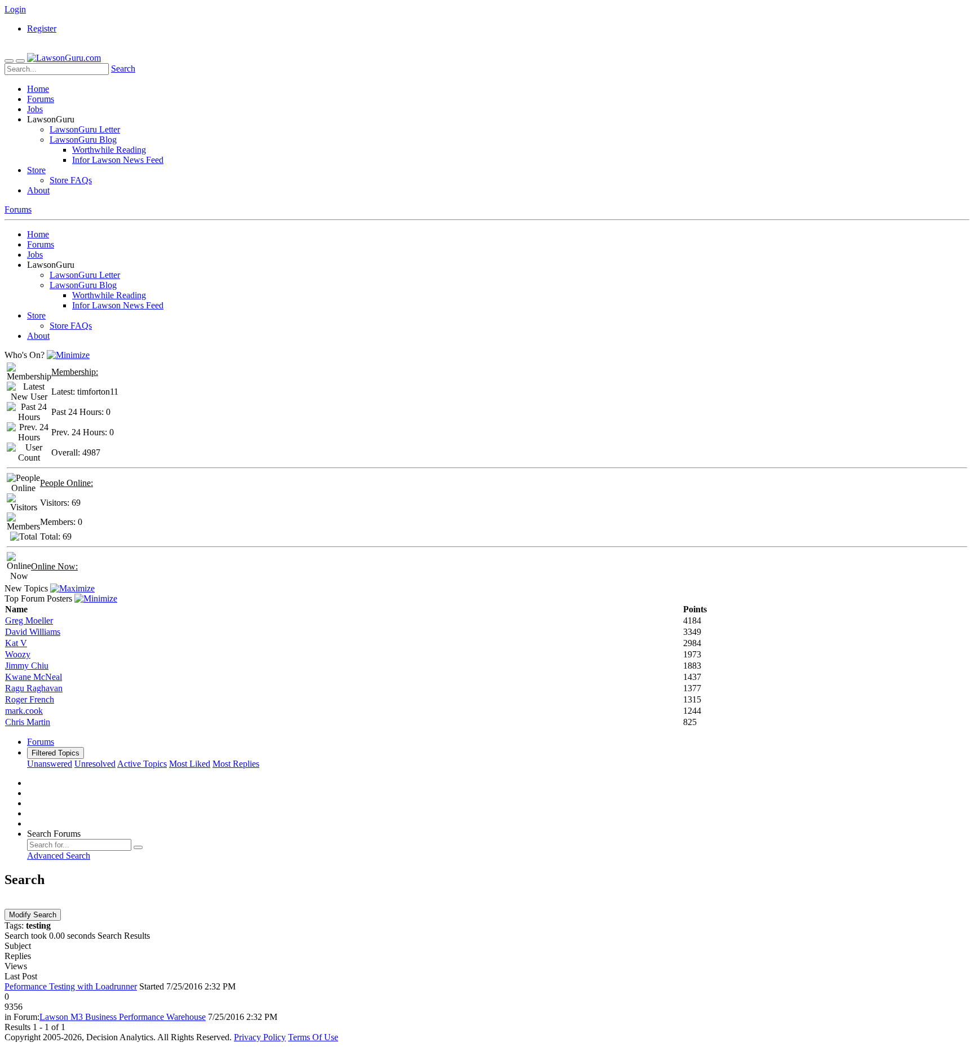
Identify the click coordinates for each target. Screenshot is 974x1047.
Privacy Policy (260, 1037)
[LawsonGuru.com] (64, 58)
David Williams (32, 632)
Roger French (29, 699)
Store (36, 170)
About (38, 190)
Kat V (16, 643)
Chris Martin (27, 722)
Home (38, 89)
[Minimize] (68, 355)
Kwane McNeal (33, 677)
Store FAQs (71, 180)
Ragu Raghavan (34, 688)
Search (123, 68)
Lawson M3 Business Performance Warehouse (122, 1017)
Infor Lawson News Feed (117, 160)
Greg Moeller (29, 620)
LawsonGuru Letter (85, 129)
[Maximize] (72, 588)
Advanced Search (58, 855)
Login (15, 9)
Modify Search (32, 915)
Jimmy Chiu (26, 665)
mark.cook (24, 710)
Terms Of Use (313, 1037)
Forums (40, 99)
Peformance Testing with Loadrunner (71, 986)
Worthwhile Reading (109, 149)
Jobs (35, 109)
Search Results (124, 935)
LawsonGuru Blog (83, 139)
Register (41, 28)
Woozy (17, 654)
